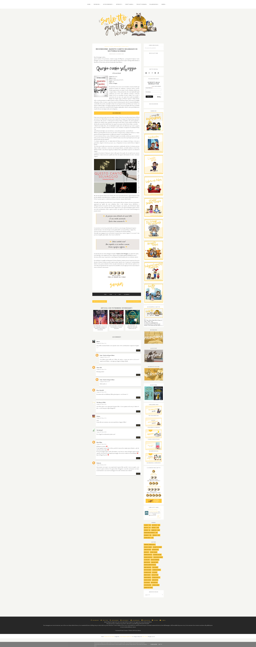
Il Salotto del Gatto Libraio (109, 636)
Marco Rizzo (147, 574)
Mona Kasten (155, 549)
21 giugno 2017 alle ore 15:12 (105, 357)
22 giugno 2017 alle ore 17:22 (101, 418)
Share (111, 294)
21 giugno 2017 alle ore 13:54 (101, 369)
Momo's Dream (145, 636)
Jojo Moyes (147, 582)
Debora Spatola (148, 554)
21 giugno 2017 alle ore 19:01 (101, 392)
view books (158, 517)
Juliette (98, 341)
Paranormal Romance (149, 532)
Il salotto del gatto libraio (154, 511)
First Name (148, 91)
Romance (146, 535)
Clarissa (98, 416)
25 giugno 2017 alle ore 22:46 (101, 444)
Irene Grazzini (147, 567)
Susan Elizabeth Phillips (150, 564)
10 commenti (126, 294)
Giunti (112, 46)
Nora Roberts (147, 577)
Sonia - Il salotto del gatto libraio (107, 355)
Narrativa (154, 530)
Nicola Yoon (155, 574)
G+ (115, 294)
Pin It (120, 294)
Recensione (117, 46)
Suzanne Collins (157, 554)
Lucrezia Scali (147, 572)
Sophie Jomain (153, 552)
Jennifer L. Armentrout (149, 544)
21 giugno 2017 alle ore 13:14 (101, 343)
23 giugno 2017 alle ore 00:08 (101, 432)
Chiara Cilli (99, 367)
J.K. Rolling (147, 559)
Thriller (155, 535)
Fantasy (107, 46)
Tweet (105, 294)
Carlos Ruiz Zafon (158, 557)
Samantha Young (148, 587)
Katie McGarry (147, 569)
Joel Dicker (155, 567)
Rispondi (138, 350)
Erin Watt (146, 552)
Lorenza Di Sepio (156, 569)
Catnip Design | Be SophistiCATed (125, 636)
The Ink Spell (99, 430)
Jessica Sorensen (155, 559)
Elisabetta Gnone (157, 547)
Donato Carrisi (148, 547)
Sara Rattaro (154, 562)
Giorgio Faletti (156, 577)
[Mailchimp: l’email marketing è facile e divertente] (159, 97)
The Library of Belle (101, 402)
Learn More (153, 644)
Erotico (146, 527)
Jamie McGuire (147, 549)
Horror (146, 530)
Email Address (149, 87)
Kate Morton (154, 582)
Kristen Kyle (147, 562)
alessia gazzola (148, 557)
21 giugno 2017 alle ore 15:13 (105, 381)
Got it (160, 644)
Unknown (98, 463)
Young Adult (125, 46)
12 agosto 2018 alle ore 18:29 (101, 464)
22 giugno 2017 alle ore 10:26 (101, 404)
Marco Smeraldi (100, 390)
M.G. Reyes (154, 572)
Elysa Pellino (99, 442)
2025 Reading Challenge (153, 509)
